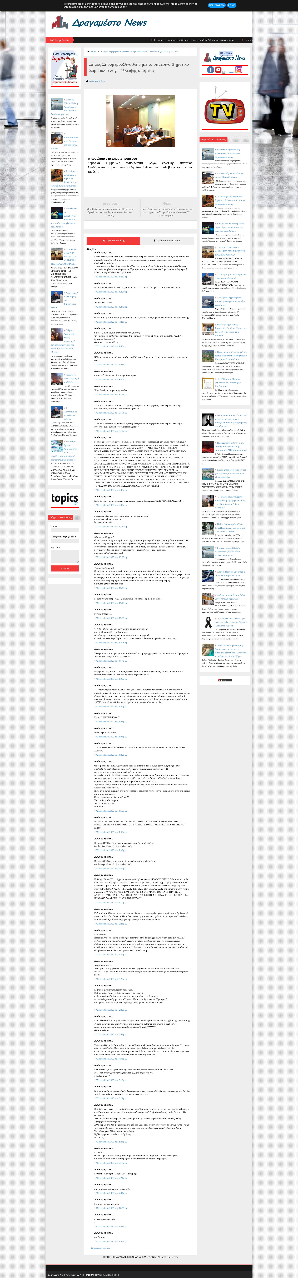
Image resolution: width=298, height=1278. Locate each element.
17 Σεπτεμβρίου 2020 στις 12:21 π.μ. (111, 291)
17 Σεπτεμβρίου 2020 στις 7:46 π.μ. (110, 346)
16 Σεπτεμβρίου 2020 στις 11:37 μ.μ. (111, 276)
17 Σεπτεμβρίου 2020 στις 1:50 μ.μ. (110, 810)
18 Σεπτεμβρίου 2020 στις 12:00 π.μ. (111, 1208)
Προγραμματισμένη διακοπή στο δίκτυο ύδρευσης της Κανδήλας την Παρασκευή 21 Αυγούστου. (231, 355)
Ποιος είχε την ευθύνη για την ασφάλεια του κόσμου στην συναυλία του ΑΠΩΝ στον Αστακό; (231, 446)
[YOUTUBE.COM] (218, 72)
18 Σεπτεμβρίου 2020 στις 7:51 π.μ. (110, 1226)
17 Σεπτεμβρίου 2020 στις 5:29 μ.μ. (110, 1098)
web (82, 1274)
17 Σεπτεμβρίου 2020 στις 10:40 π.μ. (111, 587)
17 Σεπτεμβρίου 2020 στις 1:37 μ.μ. (110, 736)
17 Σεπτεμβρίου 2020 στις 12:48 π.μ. (111, 306)
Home (94, 51)
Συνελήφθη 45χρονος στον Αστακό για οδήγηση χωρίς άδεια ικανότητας (230, 301)
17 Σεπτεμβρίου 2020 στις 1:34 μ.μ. (110, 706)
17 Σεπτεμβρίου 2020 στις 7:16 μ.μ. (110, 1162)
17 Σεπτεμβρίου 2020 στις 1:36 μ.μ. (110, 721)
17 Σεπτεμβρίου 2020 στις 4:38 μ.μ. (110, 1034)
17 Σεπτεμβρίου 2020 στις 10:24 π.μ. (111, 526)
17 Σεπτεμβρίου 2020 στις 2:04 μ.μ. (110, 868)
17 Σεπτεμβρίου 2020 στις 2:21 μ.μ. (110, 923)
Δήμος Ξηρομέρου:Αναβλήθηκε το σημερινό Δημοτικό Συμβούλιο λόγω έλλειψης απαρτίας (140, 51)
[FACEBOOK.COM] (210, 72)
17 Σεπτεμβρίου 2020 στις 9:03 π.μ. (110, 504)
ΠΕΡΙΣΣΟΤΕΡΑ (217, 5)
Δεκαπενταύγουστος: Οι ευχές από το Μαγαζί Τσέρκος (64, 143)
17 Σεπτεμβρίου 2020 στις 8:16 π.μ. (110, 394)
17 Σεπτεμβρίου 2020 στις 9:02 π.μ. (110, 489)
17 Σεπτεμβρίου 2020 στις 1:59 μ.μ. (110, 832)
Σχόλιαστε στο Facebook (168, 240)
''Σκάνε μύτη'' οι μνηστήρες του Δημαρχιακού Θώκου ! (239, 39)
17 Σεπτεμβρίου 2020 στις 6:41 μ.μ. (110, 1141)
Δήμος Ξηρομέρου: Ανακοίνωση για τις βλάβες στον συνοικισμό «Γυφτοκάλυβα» (230, 473)
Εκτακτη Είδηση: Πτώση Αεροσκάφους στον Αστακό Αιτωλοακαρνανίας (64, 107)
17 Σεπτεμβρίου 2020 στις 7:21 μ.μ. (110, 1177)
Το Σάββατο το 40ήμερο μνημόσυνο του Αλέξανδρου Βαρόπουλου (228, 382)
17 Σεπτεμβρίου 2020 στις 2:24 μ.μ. (110, 954)
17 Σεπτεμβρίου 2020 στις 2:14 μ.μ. (110, 902)
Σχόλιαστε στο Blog (115, 240)
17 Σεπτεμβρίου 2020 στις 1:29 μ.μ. (110, 678)
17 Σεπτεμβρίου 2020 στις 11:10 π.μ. (111, 603)
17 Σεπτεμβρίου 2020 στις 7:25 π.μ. (110, 321)
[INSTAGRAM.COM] (238, 72)
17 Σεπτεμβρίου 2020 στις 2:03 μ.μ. (110, 850)
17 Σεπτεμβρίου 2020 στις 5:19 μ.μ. (110, 1080)
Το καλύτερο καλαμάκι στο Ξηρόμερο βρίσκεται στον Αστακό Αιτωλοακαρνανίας (162, 39)
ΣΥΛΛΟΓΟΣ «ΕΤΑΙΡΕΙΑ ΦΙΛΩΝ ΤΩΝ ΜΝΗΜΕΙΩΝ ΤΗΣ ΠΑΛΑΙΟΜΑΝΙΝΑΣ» (230, 251)
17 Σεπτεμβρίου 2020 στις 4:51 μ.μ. (110, 1058)
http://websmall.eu (109, 1274)
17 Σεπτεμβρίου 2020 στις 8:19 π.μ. (110, 412)
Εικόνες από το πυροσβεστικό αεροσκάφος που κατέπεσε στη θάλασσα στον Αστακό (230, 227)
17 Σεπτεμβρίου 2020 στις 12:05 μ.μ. (111, 642)
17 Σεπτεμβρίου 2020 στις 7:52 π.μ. (110, 364)
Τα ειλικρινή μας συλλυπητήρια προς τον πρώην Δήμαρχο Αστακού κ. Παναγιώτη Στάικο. (231, 622)
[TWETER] (228, 72)
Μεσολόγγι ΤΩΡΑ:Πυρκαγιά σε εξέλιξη (71, 378)
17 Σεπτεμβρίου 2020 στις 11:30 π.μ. (111, 618)
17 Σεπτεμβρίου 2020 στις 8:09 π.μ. (110, 379)
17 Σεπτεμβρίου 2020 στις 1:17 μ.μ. (110, 660)
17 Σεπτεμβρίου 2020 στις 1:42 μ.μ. (110, 754)
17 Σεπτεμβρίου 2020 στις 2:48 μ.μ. (110, 1009)
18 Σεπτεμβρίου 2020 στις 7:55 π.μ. (110, 1241)
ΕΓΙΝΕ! (231, 5)
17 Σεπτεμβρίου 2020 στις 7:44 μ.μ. (110, 1193)
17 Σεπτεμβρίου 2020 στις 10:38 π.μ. (111, 557)
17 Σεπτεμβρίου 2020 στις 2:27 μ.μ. (110, 978)
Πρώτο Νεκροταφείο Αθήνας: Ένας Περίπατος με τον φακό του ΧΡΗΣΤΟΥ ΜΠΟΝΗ (230, 528)
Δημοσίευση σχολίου (100, 1247)
